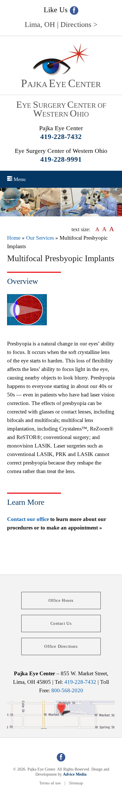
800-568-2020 (67, 690)
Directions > (79, 24)
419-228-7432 (61, 136)
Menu (19, 179)
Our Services (40, 238)
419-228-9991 (61, 159)
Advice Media (75, 774)
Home (13, 238)
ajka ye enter (61, 84)
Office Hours (61, 600)
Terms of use (50, 783)
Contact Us (61, 623)
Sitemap (76, 783)
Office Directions (60, 646)
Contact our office (28, 519)
